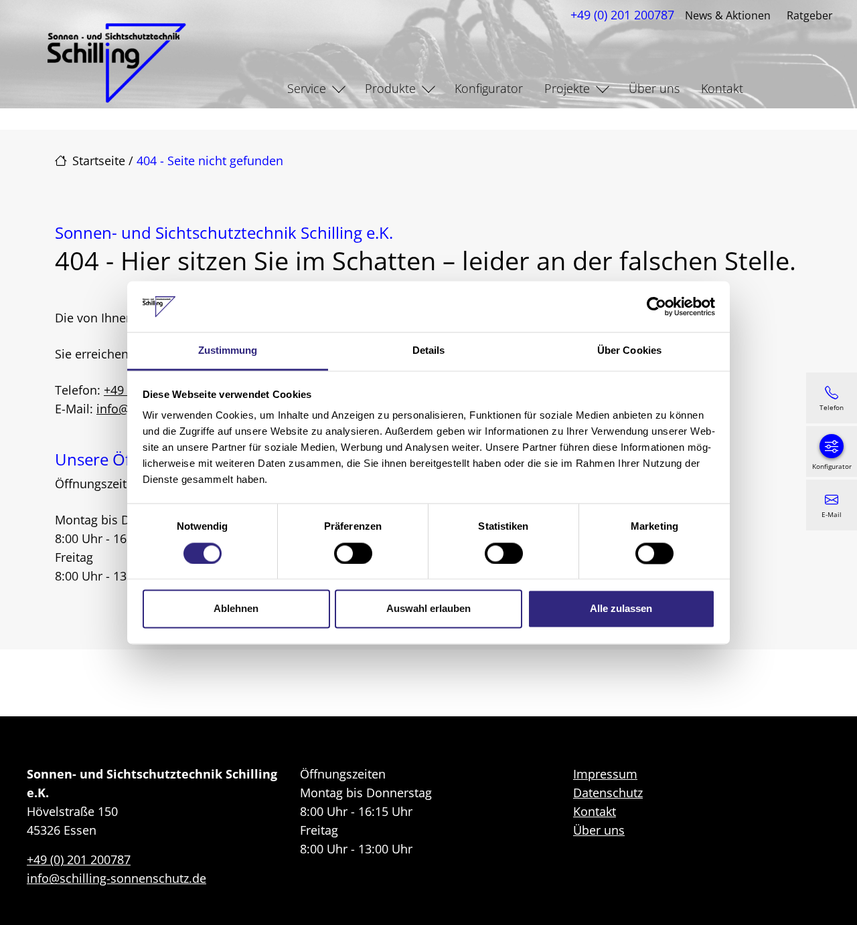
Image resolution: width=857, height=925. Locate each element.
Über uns (654, 88)
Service (306, 88)
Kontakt (722, 88)
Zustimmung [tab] (228, 350)
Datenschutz (608, 793)
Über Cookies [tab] (629, 350)
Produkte (390, 88)
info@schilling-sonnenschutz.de (116, 878)
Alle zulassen (621, 609)
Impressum (605, 774)
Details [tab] (428, 350)
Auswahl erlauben (428, 609)
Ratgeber (810, 15)
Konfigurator (489, 88)
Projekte (567, 88)
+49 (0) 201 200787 (622, 15)
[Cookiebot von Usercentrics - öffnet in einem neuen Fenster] (656, 306)
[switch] (353, 553)
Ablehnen (236, 609)
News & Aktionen (728, 15)
